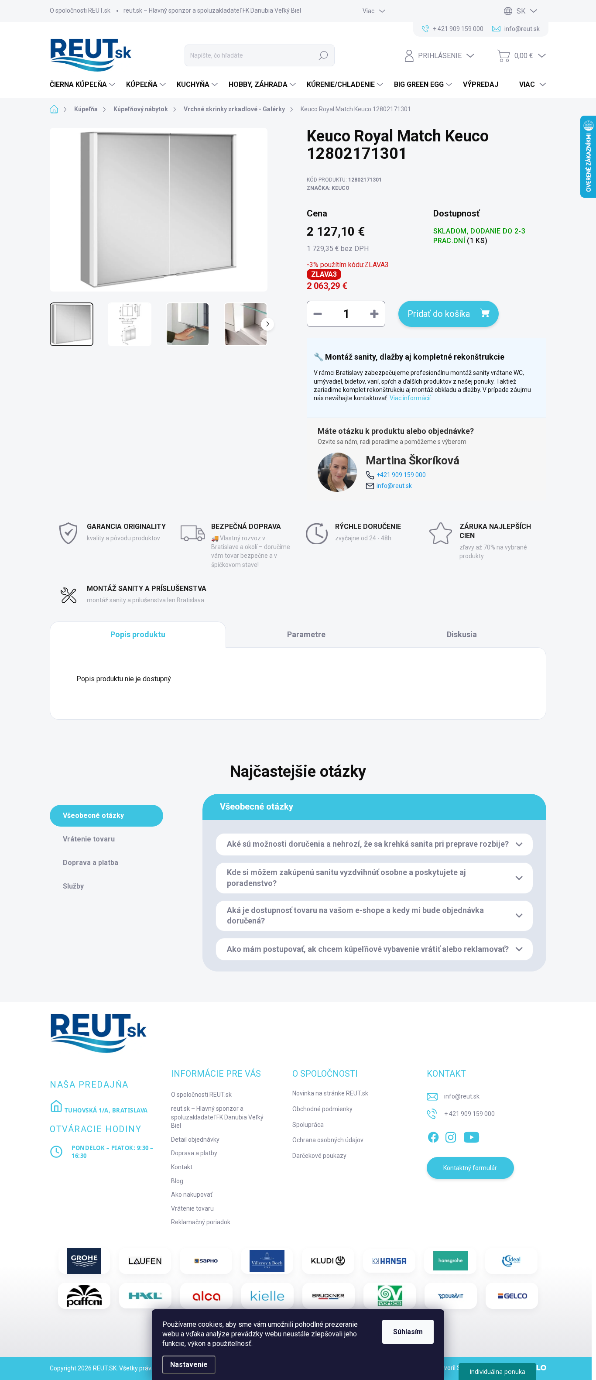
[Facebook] (433, 1136)
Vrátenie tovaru (192, 1208)
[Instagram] (450, 1136)
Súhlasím (408, 1332)
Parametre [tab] (306, 634)
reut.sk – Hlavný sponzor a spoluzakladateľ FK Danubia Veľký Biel (212, 10)
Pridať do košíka (439, 314)
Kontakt (181, 1167)
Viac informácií (410, 398)
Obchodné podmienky (322, 1108)
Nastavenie (189, 1364)
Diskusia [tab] (462, 634)
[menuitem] (83, 85)
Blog (177, 1180)
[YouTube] (471, 1136)
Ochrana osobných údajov (327, 1139)
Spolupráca (308, 1124)
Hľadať (323, 55)
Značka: (328, 188)
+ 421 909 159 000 (469, 1113)
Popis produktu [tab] (137, 634)
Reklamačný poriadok (200, 1222)
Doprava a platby (194, 1153)
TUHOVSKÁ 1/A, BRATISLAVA (105, 1110)
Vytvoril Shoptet (457, 1367)
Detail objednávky (195, 1139)
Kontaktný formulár (470, 1167)
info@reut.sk (394, 485)
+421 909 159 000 (401, 474)
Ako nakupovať (191, 1194)
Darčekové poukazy (319, 1155)
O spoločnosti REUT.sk (80, 10)
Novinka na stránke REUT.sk (330, 1093)
